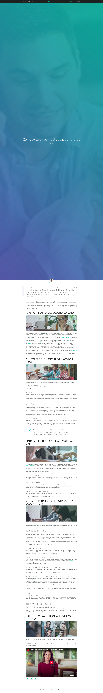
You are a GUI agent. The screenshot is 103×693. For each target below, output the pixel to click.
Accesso (78, 1)
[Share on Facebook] (27, 679)
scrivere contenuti (52, 304)
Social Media (31, 1)
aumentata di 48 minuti (57, 540)
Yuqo (26, 1)
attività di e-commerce (65, 337)
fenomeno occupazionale (31, 465)
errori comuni (61, 495)
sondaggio (29, 343)
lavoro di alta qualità (63, 341)
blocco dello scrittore (40, 341)
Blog (23, 1)
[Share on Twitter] (31, 679)
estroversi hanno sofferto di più (39, 413)
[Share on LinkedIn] (35, 679)
